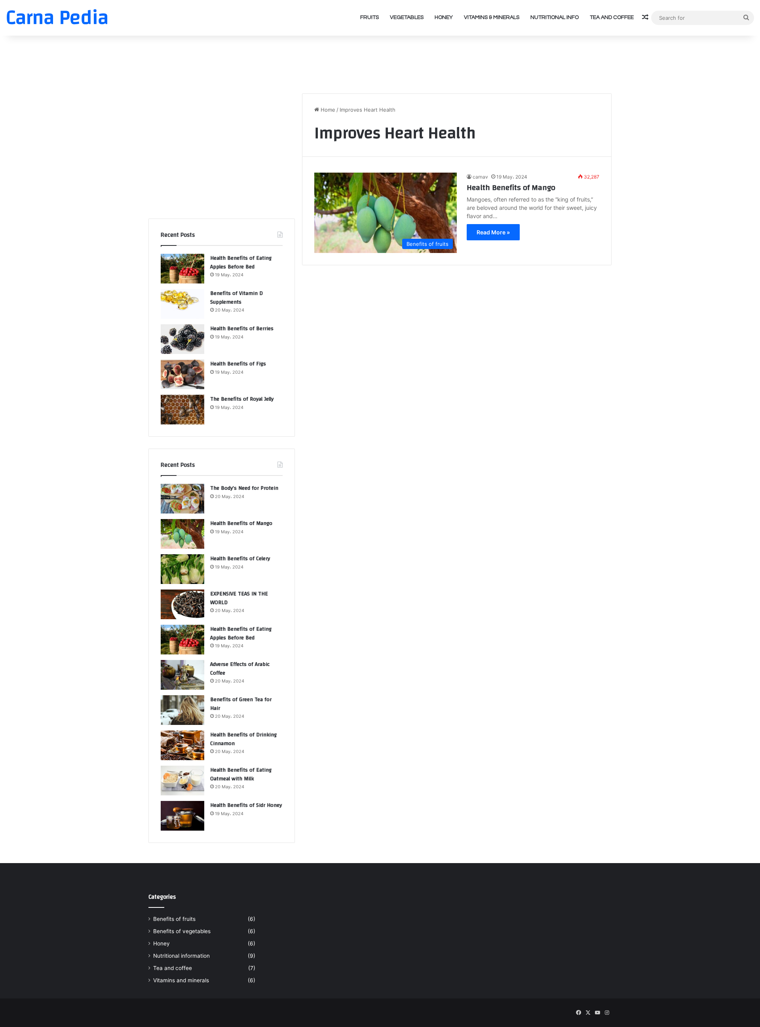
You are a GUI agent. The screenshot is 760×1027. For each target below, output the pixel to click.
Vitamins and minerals (181, 980)
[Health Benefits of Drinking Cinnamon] (182, 745)
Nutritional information (181, 956)
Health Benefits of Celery (240, 558)
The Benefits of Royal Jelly (242, 399)
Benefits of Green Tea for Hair (241, 703)
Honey (444, 17)
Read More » (493, 232)
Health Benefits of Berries (242, 328)
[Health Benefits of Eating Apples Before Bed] (182, 268)
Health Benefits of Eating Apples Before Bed (241, 262)
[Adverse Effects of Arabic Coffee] (182, 675)
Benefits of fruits (174, 919)
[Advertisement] (380, 61)
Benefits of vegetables (182, 931)
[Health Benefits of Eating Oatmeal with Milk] (182, 780)
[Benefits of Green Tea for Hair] (182, 710)
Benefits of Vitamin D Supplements (236, 297)
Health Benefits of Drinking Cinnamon (243, 739)
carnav (480, 177)
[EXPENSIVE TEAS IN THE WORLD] (182, 604)
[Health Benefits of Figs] (182, 374)
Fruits (369, 17)
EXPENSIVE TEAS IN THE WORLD (239, 598)
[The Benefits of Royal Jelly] (182, 409)
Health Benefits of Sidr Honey (246, 805)
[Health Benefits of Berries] (182, 339)
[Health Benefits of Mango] (182, 534)
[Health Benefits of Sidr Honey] (182, 816)
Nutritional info (554, 17)
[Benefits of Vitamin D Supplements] (182, 304)
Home (327, 110)
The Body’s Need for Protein (244, 488)
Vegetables (407, 17)
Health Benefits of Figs (238, 364)
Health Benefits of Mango (511, 187)
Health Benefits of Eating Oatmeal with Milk (241, 774)
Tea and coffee (612, 17)
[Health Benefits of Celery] (182, 569)
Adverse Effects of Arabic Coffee (240, 668)
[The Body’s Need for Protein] (182, 499)
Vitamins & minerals (491, 17)
